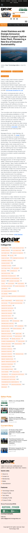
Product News (6, 346)
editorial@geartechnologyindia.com (11, 518)
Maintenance (17, 328)
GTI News (4, 293)
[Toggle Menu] (26, 21)
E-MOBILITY (13, 270)
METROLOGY (5, 338)
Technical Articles (17, 374)
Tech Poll (16, 371)
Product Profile (7, 348)
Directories (16, 2)
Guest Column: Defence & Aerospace (13, 296)
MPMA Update (16, 338)
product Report (7, 351)
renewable (14, 127)
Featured (11, 283)
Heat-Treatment (7, 300)
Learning (20, 326)
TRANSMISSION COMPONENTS (10, 382)
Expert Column (14, 281)
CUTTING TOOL (6, 268)
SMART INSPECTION (7, 359)
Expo (3, 283)
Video (11, 2)
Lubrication (5, 328)
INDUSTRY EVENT (6, 305)
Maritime (18, 333)
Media (4, 481)
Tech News (4, 76)
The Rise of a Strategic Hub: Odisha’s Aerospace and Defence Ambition (17, 419)
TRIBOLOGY (5, 384)
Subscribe (20, 0)
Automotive (5, 253)
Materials (18, 336)
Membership (14, 0)
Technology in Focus (8, 376)
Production (19, 354)
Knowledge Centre (8, 326)
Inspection (5, 320)
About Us (3, 0)
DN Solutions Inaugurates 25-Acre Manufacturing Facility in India (17, 448)
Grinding (4, 288)
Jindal (17, 135)
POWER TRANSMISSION (8, 341)
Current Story (6, 71)
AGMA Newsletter (18, 247)
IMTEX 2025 (19, 300)
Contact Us (8, 0)
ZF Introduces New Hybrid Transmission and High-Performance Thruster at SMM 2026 (16, 432)
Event (3, 281)
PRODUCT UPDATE (7, 354)
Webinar (4, 387)
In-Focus (4, 303)
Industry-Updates (7, 318)
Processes (18, 343)
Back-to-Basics (18, 253)
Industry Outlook (7, 308)
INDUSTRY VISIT (6, 315)
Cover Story (6, 263)
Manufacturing (6, 333)
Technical (5, 374)
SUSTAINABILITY (17, 71)
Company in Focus (18, 258)
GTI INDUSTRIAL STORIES (9, 291)
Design (4, 270)
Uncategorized (16, 384)
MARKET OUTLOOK (7, 336)
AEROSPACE (5, 247)
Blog (11, 255)
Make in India (6, 331)
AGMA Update (6, 250)
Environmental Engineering (10, 278)
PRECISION (21, 341)
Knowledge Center (8, 323)
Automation (17, 250)
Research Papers (7, 356)
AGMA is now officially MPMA (16, 401)
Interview (16, 320)
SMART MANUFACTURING (9, 361)
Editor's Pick (6, 273)
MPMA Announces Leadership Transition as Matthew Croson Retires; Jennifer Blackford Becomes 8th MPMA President (17, 410)
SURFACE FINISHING (7, 364)
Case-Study (5, 258)
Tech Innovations (7, 369)
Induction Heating (16, 303)
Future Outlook (7, 286)
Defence (16, 268)
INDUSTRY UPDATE (7, 313)
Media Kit (25, 0)
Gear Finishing (20, 286)
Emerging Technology (9, 275)
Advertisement (6, 483)
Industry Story (7, 310)
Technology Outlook (8, 379)
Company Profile (7, 260)
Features (21, 283)
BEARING (4, 255)
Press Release (6, 343)
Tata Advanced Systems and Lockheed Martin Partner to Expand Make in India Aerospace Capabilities (18, 441)
